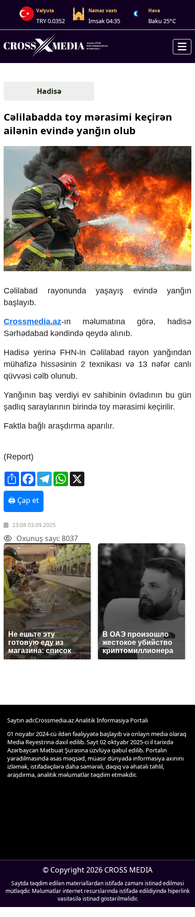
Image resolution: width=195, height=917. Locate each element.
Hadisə (49, 91)
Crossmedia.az (32, 321)
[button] (96, 209)
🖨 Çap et (23, 500)
